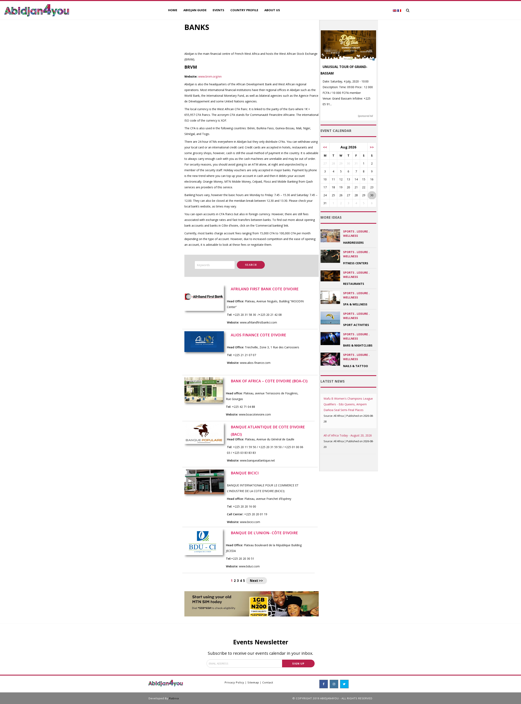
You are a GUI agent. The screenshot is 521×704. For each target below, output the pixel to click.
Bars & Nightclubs (357, 345)
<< (325, 147)
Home (172, 10)
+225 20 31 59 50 (270, 447)
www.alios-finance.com (255, 363)
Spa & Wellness (355, 304)
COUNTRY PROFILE (244, 10)
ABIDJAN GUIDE (195, 10)
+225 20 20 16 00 (244, 506)
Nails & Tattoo (355, 366)
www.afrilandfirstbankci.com (258, 322)
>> (372, 147)
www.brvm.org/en (210, 76)
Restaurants (353, 284)
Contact (267, 682)
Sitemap (253, 682)
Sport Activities (356, 325)
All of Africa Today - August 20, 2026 (348, 435)
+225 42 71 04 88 (243, 407)
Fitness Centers (355, 263)
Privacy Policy (234, 682)
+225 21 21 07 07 (244, 355)
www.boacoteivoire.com (255, 414)
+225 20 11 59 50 (244, 447)
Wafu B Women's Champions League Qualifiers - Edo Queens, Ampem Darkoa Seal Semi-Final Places (348, 404)
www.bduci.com (249, 566)
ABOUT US (272, 10)
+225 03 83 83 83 (244, 453)
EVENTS (218, 10)
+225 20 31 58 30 (244, 315)
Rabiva (174, 698)
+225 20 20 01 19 (255, 514)
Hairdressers (353, 243)
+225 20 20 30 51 (242, 558)
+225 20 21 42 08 (270, 315)
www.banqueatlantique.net (257, 460)
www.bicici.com (250, 522)
